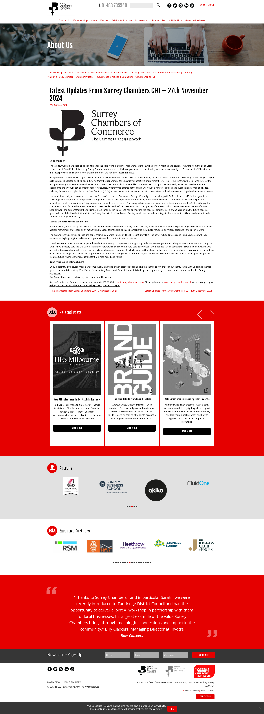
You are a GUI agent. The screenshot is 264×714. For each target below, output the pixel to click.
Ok (172, 708)
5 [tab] (136, 506)
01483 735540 (114, 5)
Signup (211, 4)
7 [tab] (127, 562)
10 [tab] (134, 562)
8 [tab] (129, 562)
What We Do (54, 72)
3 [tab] (132, 506)
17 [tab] (150, 562)
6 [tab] (125, 562)
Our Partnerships (119, 72)
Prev (199, 314)
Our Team (68, 72)
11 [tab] (136, 562)
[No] (260, 708)
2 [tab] (129, 506)
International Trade (147, 20)
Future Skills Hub (172, 20)
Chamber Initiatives (85, 76)
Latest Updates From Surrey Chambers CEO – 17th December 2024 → (180, 290)
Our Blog (187, 72)
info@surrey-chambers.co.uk (130, 282)
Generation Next (195, 20)
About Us (64, 20)
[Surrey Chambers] (61, 16)
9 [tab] (132, 562)
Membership (80, 20)
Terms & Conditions (71, 681)
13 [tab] (141, 562)
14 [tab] (143, 562)
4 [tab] (134, 506)
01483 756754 (207, 690)
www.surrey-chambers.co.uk (177, 282)
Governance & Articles (108, 76)
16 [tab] (148, 562)
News (94, 20)
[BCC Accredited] (148, 675)
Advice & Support (122, 20)
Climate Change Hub (145, 76)
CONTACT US (205, 696)
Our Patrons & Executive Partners (92, 72)
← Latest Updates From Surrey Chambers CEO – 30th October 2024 (83, 290)
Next (212, 314)
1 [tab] (127, 506)
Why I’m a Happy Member (60, 76)
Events (104, 20)
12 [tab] (139, 562)
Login (202, 4)
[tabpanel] (68, 486)
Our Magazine (138, 72)
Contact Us (127, 76)
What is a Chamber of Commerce (163, 72)
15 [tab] (146, 562)
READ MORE (77, 428)
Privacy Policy (53, 681)
